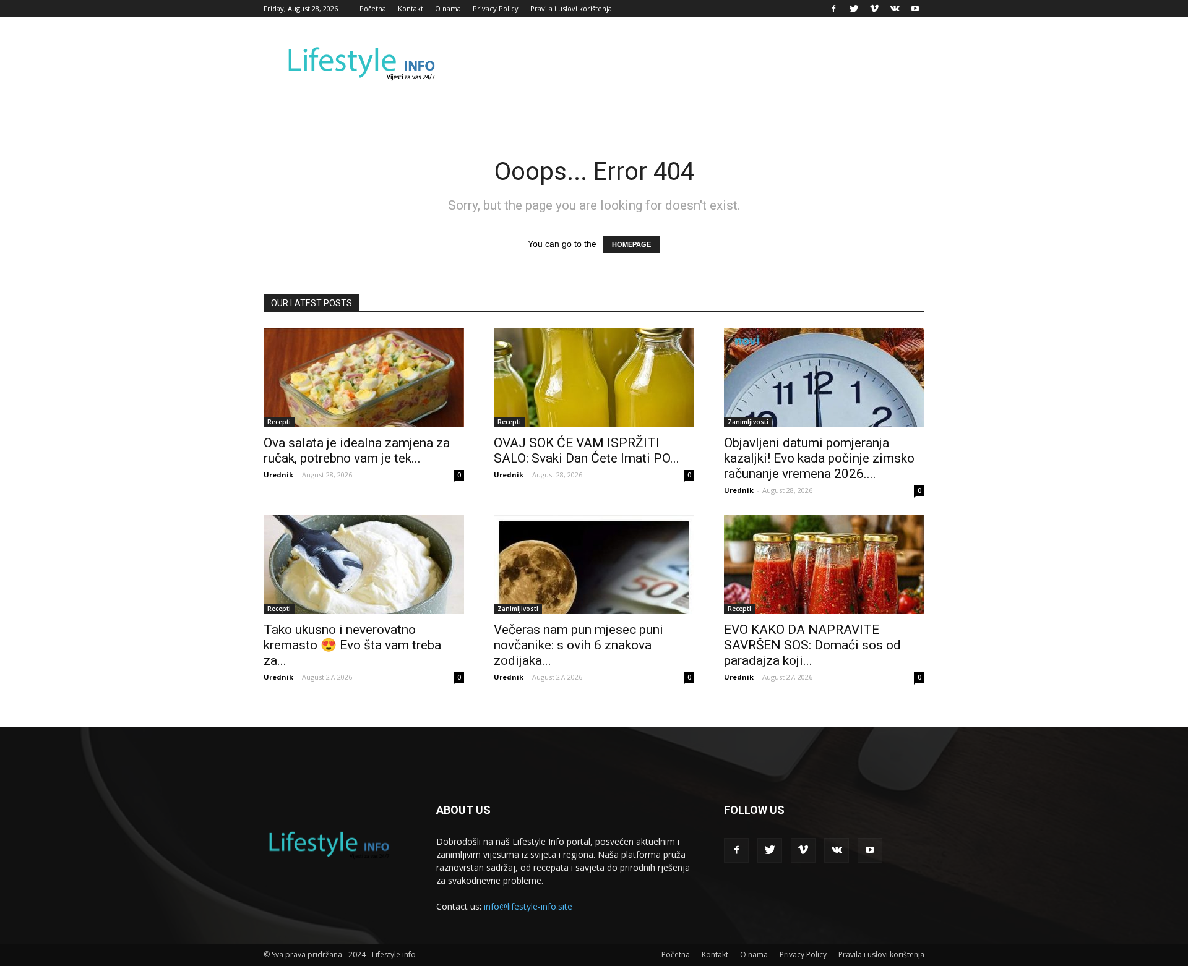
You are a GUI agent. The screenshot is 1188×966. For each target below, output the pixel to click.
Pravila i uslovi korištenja (571, 8)
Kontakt (410, 8)
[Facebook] (833, 8)
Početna (372, 8)
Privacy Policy (496, 8)
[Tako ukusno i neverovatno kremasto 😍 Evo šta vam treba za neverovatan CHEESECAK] (364, 564)
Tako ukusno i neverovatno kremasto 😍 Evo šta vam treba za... (352, 645)
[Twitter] (854, 8)
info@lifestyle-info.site (528, 906)
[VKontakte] (894, 8)
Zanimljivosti (748, 421)
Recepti (279, 421)
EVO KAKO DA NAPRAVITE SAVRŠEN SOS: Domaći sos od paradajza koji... (812, 645)
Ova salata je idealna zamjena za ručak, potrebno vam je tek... (357, 450)
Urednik (278, 474)
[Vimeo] (874, 8)
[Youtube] (915, 8)
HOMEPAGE (631, 244)
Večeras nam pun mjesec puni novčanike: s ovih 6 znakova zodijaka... (578, 645)
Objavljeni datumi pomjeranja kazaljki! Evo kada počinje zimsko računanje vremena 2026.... (819, 458)
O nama (448, 8)
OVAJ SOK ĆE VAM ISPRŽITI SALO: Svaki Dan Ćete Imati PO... (586, 450)
